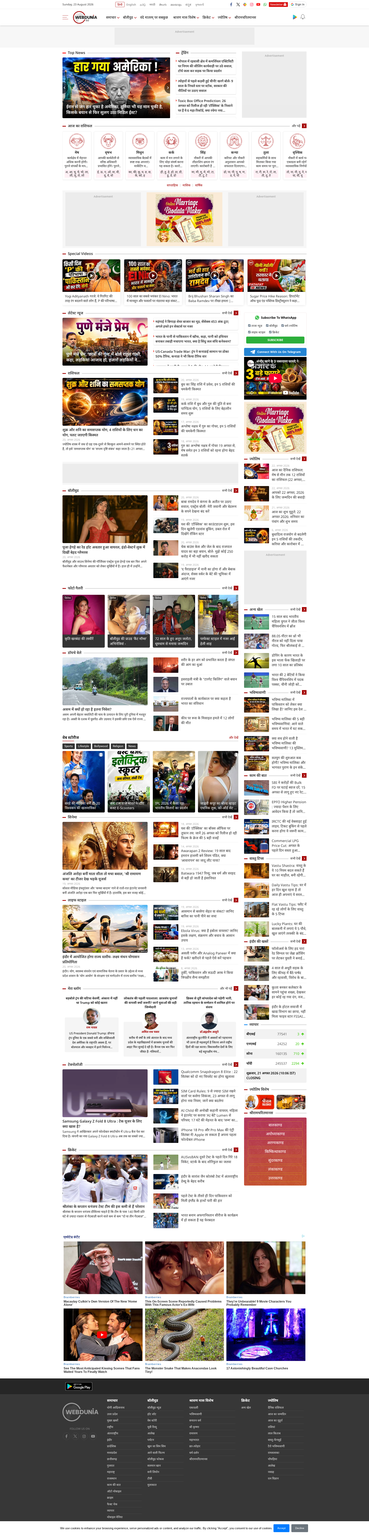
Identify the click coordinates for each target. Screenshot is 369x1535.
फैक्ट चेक (112, 1504)
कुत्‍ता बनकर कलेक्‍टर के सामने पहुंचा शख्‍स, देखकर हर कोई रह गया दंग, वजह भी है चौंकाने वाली (288, 992)
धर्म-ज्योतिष (291, 326)
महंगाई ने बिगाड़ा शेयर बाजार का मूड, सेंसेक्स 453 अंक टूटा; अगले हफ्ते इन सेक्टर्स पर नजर (192, 324)
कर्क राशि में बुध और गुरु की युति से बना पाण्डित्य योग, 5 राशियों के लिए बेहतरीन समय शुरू (206, 408)
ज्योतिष (222, 17)
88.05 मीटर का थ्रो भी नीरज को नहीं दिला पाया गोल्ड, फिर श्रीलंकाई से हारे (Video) (289, 641)
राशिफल (74, 373)
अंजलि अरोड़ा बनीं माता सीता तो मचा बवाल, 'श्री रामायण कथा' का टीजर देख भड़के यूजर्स (101, 876)
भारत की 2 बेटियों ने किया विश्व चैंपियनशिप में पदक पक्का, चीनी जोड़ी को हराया (288, 679)
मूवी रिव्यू (152, 1427)
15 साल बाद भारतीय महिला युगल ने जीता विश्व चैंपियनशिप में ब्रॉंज (288, 621)
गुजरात (110, 1465)
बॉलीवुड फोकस (155, 1459)
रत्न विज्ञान (273, 1478)
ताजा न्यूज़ (256, 326)
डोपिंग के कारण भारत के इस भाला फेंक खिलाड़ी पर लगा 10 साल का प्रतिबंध (288, 660)
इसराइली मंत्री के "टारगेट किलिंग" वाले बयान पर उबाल (209, 681)
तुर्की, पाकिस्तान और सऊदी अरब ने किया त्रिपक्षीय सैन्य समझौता (207, 975)
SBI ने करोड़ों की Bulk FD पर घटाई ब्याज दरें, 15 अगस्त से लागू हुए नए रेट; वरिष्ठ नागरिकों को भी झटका (288, 787)
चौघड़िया (272, 1459)
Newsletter (276, 4)
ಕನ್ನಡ (188, 4)
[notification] (303, 17)
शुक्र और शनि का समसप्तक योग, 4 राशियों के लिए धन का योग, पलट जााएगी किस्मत (102, 432)
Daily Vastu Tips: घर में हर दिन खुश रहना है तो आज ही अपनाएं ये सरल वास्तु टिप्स (289, 890)
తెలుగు (163, 4)
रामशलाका (273, 1453)
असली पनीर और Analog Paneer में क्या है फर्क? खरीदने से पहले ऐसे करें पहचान (208, 955)
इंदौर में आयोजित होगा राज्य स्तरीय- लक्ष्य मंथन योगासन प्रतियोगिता (100, 959)
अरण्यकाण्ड (275, 1142)
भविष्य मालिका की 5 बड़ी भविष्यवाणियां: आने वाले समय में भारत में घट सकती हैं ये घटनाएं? (289, 724)
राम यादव (91, 1027)
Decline (299, 1528)
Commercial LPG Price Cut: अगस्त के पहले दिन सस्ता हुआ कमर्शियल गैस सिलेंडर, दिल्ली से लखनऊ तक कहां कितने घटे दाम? (289, 845)
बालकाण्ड (275, 1125)
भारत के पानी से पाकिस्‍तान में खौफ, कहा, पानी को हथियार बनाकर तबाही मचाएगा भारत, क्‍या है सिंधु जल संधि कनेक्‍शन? (193, 339)
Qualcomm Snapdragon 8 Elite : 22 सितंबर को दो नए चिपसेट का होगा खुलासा (209, 1074)
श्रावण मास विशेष (184, 17)
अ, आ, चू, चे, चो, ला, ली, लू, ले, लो (77, 174)
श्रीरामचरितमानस (245, 17)
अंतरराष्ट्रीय (112, 1433)
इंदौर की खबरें (258, 941)
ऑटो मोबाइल (114, 1491)
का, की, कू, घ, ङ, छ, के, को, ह (140, 174)
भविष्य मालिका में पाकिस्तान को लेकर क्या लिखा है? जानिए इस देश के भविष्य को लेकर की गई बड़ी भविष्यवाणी (289, 704)
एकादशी (193, 1407)
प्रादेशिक (111, 1446)
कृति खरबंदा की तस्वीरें (79, 638)
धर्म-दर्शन (194, 1453)
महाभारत (194, 1440)
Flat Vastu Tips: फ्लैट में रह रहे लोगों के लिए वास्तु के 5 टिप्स (289, 909)
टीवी (149, 1478)
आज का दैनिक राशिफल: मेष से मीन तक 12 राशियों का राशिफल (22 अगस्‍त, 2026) (288, 475)
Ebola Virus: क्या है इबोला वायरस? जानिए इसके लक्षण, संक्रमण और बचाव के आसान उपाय (209, 935)
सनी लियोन (153, 1472)
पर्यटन (150, 1440)
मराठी (152, 4)
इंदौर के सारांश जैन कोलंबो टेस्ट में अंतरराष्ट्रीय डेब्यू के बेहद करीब (209, 1178)
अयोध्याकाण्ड (275, 1133)
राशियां (271, 1427)
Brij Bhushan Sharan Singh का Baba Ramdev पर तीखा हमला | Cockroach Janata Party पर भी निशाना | (214, 298)
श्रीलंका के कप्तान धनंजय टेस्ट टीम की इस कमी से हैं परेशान (103, 1206)
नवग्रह (271, 1472)
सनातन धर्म (195, 1420)
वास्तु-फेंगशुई (274, 1440)
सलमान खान (154, 1465)
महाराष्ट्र (111, 1472)
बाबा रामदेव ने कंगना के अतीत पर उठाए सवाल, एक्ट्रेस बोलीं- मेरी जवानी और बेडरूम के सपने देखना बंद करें (209, 506)
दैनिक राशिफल (276, 1407)
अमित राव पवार (150, 1032)
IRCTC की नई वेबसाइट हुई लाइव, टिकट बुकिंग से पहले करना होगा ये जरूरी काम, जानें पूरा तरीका (289, 826)
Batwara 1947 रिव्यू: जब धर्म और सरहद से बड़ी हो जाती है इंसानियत (208, 875)
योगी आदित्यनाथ (116, 1407)
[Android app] (78, 1386)
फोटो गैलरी (75, 588)
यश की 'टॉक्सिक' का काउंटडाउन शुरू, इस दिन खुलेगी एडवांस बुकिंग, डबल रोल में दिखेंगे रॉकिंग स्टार (207, 529)
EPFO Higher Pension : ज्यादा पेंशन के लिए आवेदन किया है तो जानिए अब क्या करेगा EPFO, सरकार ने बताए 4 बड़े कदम (289, 807)
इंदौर (109, 1440)
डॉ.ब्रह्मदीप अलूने (209, 1032)
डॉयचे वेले (74, 652)
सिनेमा (68, 598)
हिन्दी (119, 4)
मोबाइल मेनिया (115, 1517)
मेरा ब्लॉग (74, 988)
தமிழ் (143, 4)
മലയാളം (176, 4)
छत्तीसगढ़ (112, 1459)
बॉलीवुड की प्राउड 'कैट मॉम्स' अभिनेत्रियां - (128, 641)
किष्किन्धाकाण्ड (275, 1151)
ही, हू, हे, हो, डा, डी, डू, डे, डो (171, 174)
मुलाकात (152, 1485)
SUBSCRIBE (275, 340)
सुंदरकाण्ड (275, 1160)
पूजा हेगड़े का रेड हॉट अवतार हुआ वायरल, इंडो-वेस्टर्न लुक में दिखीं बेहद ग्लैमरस (103, 550)
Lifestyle (83, 746)
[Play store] (295, 17)
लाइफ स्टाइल (77, 900)
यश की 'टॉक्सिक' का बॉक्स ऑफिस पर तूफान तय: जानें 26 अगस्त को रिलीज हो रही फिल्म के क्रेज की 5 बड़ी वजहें (209, 833)
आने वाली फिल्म (156, 1453)
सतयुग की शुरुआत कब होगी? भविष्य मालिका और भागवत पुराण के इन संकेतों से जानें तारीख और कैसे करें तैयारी (289, 762)
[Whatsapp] (265, 4)
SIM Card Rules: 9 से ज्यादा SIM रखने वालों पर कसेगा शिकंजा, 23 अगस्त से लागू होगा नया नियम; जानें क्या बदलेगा (208, 1096)
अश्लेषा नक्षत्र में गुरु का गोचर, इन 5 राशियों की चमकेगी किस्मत (208, 428)
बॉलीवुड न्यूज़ (154, 1407)
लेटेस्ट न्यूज (75, 312)
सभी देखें (227, 313)
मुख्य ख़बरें (112, 1420)
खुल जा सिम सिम (156, 1446)
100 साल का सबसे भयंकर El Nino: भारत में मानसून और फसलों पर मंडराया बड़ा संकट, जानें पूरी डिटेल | (152, 298)
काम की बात (258, 775)
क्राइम (110, 1497)
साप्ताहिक (172, 185)
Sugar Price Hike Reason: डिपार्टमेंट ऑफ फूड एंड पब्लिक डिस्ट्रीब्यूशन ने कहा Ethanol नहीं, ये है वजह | (275, 298)
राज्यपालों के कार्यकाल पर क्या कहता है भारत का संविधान (206, 701)
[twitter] (238, 4)
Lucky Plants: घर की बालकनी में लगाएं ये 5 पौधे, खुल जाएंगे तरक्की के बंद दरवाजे (289, 928)
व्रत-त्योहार (194, 1446)
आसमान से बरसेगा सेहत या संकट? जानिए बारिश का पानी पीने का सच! (207, 913)
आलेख (151, 1433)
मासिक (186, 185)
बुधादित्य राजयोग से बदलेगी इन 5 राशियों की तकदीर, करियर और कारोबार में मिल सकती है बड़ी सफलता (289, 539)
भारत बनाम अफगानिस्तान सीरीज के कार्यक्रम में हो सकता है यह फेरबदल (209, 1217)
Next (167, 88)
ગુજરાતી (199, 4)
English (131, 4)
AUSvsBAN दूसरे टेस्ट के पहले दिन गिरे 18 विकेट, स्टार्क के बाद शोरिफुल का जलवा (209, 1159)
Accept (281, 1528)
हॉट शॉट (151, 1414)
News (132, 746)
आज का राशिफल (80, 125)
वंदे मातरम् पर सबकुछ (154, 17)
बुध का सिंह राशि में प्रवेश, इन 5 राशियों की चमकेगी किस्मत (208, 386)
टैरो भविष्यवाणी (276, 1446)
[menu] (66, 17)
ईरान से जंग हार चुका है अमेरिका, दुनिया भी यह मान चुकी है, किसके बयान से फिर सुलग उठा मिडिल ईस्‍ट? (114, 109)
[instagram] (251, 4)
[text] (91, 275)
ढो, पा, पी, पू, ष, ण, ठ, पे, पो (234, 174)
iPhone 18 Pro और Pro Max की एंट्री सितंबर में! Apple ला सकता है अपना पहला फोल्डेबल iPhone (208, 1135)
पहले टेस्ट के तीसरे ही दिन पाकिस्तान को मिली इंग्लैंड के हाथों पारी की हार (206, 1198)
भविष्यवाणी (257, 692)
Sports (68, 746)
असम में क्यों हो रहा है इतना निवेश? (86, 709)
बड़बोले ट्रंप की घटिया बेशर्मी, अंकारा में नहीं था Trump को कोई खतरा (92, 1000)
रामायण (193, 1433)
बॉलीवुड (128, 17)
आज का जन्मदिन (277, 1414)
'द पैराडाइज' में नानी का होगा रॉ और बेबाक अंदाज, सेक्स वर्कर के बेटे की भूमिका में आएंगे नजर (208, 574)
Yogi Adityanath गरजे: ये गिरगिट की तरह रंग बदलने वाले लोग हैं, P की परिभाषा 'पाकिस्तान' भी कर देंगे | (90, 298)
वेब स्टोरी (152, 1420)
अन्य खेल (256, 609)
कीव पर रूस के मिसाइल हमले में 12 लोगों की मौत (207, 720)
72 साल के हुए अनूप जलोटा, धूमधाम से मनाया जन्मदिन (173, 641)
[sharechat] (245, 4)
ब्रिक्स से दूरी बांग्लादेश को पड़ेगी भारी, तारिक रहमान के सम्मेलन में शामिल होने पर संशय (209, 1002)
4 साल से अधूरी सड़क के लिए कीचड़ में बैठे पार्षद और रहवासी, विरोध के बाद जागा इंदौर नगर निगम (289, 973)
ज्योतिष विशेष (259, 1089)
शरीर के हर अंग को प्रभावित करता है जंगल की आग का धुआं (208, 662)
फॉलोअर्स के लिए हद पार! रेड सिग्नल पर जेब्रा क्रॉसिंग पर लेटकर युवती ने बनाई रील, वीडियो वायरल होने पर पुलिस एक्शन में (289, 953)
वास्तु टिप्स (256, 858)
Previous (65, 88)
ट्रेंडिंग (184, 52)
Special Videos (80, 253)
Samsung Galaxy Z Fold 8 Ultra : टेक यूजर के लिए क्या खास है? (102, 1124)
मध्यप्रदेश (112, 1453)
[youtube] (258, 4)
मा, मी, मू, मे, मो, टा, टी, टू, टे (203, 174)
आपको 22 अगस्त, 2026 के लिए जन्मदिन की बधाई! (288, 494)
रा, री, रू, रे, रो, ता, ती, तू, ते (266, 174)
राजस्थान (111, 1478)
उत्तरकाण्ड (275, 1178)
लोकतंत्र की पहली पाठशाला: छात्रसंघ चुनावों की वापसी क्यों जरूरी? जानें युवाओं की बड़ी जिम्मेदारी (150, 1002)
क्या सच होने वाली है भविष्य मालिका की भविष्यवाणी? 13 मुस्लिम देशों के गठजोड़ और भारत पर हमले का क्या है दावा (288, 743)
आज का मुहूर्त (275, 1420)
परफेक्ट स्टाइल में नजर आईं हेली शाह (217, 641)
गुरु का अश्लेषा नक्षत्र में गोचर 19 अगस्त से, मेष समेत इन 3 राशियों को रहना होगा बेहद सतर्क (208, 450)
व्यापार (253, 1024)
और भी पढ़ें (226, 988)
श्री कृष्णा (194, 1427)
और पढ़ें (296, 126)
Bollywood (101, 746)
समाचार (111, 17)
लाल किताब (274, 1433)
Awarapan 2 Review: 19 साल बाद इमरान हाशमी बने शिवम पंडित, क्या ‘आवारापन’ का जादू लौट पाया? (206, 855)
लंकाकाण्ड (275, 1169)
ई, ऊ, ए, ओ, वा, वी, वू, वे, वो (108, 174)
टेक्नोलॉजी (75, 1064)
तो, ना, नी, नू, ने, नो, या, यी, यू (297, 174)
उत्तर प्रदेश (112, 1414)
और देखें (233, 737)
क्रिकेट (207, 17)
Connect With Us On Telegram (279, 352)
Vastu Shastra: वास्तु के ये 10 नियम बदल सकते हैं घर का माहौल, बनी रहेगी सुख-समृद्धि (289, 870)
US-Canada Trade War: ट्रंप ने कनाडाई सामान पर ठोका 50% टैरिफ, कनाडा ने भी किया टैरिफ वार (192, 353)
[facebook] (231, 4)
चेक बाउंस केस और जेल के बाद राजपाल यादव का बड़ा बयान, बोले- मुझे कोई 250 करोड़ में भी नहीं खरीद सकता (207, 551)
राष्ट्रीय (110, 1427)
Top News (76, 52)
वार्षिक (198, 185)
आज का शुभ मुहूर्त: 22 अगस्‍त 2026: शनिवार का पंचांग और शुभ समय (288, 516)
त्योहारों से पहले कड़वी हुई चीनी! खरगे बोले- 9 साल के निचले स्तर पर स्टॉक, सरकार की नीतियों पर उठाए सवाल (205, 86)
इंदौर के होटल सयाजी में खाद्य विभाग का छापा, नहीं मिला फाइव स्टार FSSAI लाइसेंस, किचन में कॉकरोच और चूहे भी (289, 1011)
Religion (118, 746)
